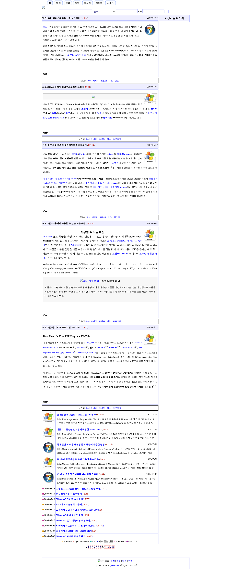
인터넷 (45, 145)
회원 (118, 561)
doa (89, 80)
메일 (111, 80)
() (120, 253)
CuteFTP (138, 342)
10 (107, 547)
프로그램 (46, 86)
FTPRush (82, 352)
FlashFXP (91, 352)
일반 (44, 17)
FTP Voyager (57, 352)
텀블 (99, 113)
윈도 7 (46, 26)
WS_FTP (90, 342)
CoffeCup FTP (128, 347)
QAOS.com (114, 565)
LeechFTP (69, 352)
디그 (150, 113)
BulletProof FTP (50, 347)
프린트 (104, 80)
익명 (112, 561)
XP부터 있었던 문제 (77, 54)
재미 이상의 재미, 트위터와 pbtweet (60, 178)
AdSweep (47, 236)
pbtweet (110, 153)
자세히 (96, 80)
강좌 (124, 561)
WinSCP (101, 347)
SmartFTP (81, 347)
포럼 (130, 561)
